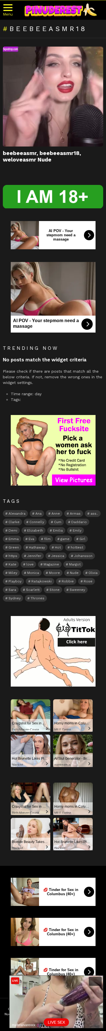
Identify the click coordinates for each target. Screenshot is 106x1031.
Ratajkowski (41, 581)
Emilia (58, 530)
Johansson (83, 556)
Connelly (36, 522)
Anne (55, 514)
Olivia (93, 573)
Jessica (57, 556)
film (47, 539)
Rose (88, 581)
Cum (57, 522)
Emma (13, 539)
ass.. (94, 514)
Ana (38, 514)
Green (13, 547)
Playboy (14, 581)
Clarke (14, 522)
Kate (12, 564)
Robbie (68, 581)
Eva (31, 539)
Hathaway (37, 547)
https (12, 556)
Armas (75, 514)
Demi (12, 530)
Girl (82, 539)
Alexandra (16, 514)
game (65, 539)
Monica (33, 573)
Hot (58, 547)
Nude (74, 573)
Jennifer (34, 556)
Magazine (51, 564)
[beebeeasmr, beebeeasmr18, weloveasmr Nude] (53, 97)
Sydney (14, 598)
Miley (12, 573)
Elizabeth (35, 530)
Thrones (37, 598)
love (30, 564)
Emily (77, 530)
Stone (54, 590)
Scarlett (33, 590)
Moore (54, 573)
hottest (77, 547)
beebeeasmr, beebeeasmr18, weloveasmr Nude (42, 156)
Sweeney (77, 590)
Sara (12, 590)
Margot (75, 564)
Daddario (79, 522)
